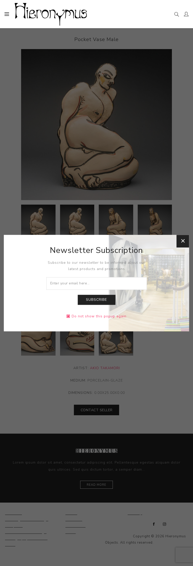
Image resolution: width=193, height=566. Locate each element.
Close (183, 241)
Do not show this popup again (99, 316)
